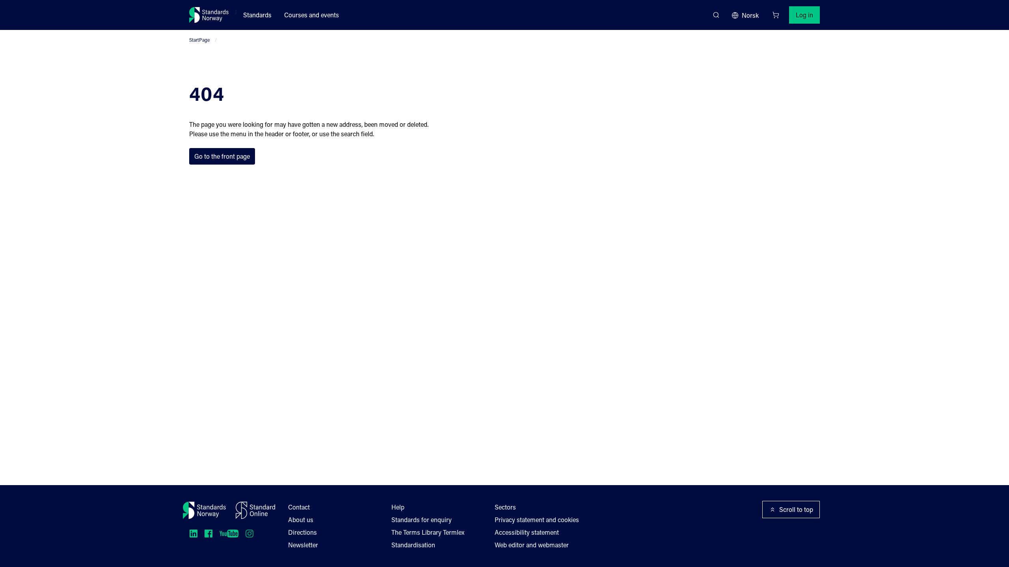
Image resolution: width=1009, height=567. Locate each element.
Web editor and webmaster (532, 545)
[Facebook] (208, 533)
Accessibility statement (527, 532)
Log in (804, 15)
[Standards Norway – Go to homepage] (209, 15)
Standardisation (413, 545)
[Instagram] (249, 533)
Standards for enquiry (421, 519)
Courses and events (311, 15)
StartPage (199, 40)
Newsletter (303, 545)
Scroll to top (796, 509)
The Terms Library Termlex (427, 532)
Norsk (750, 15)
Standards (257, 15)
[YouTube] (229, 533)
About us (300, 519)
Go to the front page (222, 156)
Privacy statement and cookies (537, 519)
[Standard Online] (255, 510)
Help (397, 507)
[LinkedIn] (193, 533)
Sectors (505, 507)
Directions (302, 532)
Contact (299, 507)
